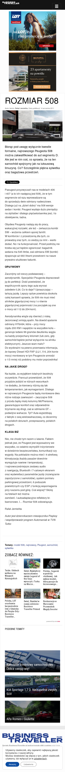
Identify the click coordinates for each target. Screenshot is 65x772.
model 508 (19, 544)
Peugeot (41, 544)
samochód (52, 544)
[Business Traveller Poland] (10, 3)
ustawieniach (40, 758)
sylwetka (9, 548)
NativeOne (32, 621)
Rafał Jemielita (21, 108)
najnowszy (31, 544)
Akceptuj (12, 764)
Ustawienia (28, 764)
